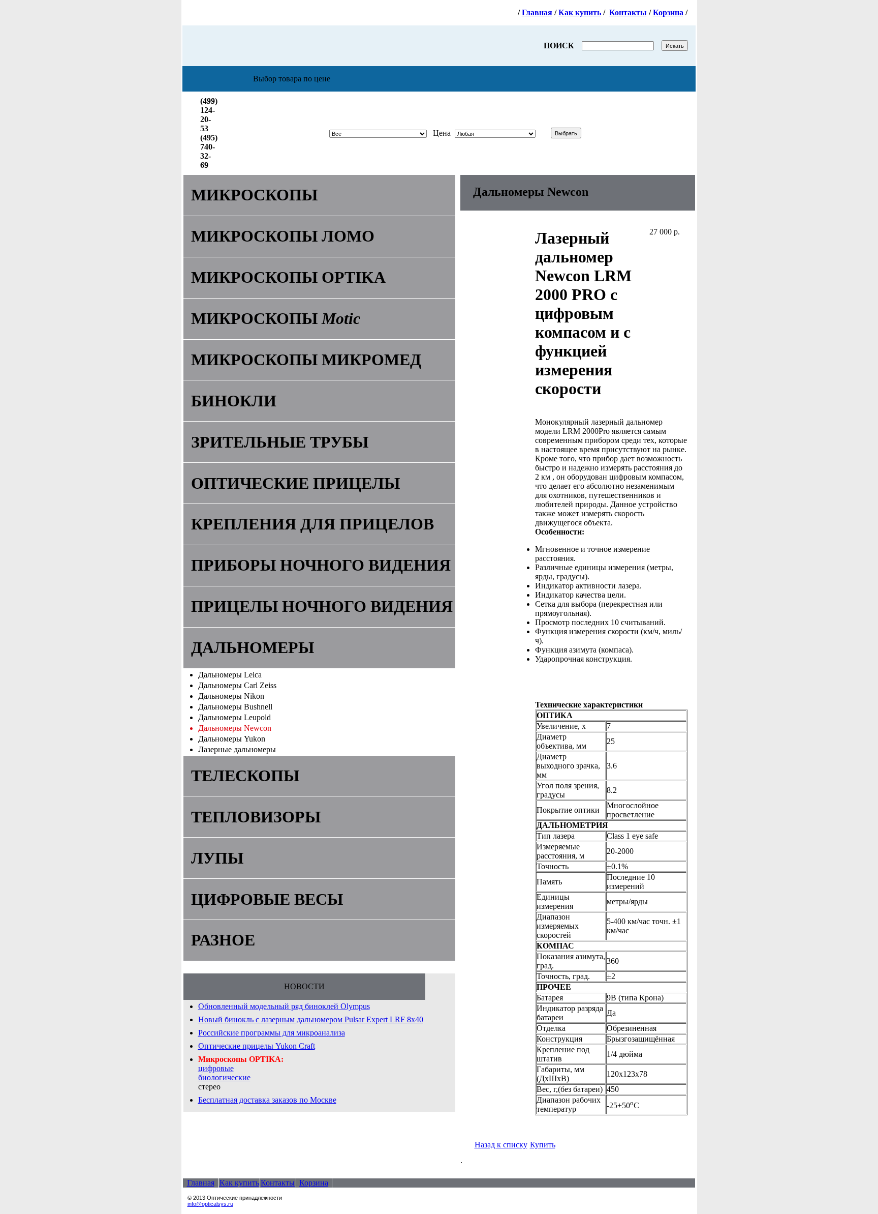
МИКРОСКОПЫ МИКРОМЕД (306, 359)
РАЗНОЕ (223, 940)
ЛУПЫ (217, 858)
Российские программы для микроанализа (271, 1032)
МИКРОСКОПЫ (254, 195)
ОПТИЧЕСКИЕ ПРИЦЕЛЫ (295, 483)
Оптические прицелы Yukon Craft (256, 1046)
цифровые (216, 1068)
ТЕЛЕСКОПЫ (245, 775)
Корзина (668, 12)
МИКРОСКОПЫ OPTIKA (288, 277)
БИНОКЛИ (233, 401)
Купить (542, 1144)
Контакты (628, 12)
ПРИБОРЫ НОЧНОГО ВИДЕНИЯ (321, 565)
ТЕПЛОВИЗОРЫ (256, 817)
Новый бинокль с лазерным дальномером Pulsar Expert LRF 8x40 (310, 1019)
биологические (224, 1077)
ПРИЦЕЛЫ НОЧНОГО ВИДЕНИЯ (322, 606)
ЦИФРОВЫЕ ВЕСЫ (267, 899)
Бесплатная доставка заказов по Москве (267, 1099)
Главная (537, 12)
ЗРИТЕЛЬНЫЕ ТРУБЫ (279, 442)
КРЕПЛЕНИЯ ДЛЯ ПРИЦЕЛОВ (312, 524)
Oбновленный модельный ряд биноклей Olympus (284, 1006)
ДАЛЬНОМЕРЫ (252, 647)
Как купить (579, 12)
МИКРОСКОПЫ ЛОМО (282, 236)
